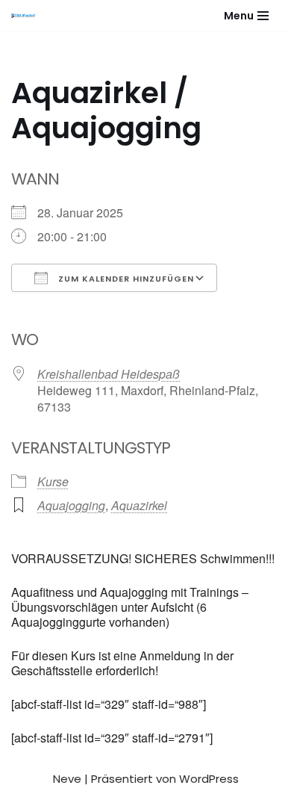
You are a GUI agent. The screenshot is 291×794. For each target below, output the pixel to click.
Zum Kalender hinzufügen (124, 279)
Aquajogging (71, 505)
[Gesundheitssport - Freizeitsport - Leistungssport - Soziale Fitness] (27, 15)
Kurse (53, 481)
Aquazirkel (139, 505)
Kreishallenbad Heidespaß (108, 373)
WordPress (209, 779)
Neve (67, 779)
